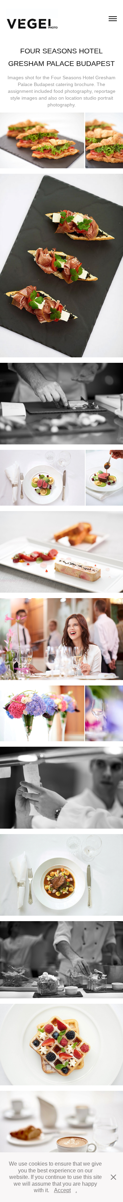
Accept (62, 1190)
